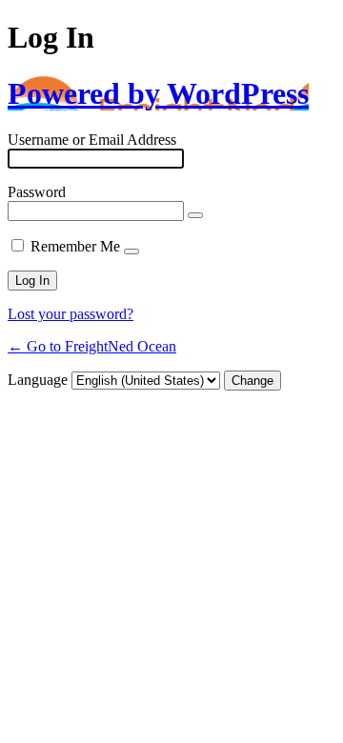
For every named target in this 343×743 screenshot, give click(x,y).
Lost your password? (70, 314)
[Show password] (195, 215)
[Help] (131, 251)
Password (37, 192)
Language (38, 380)
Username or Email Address (92, 139)
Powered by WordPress (158, 93)
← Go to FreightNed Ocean (92, 346)
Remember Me (75, 246)
